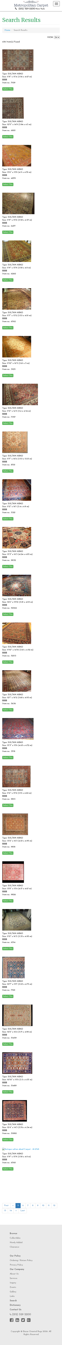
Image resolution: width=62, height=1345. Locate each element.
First (6, 1205)
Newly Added (16, 1242)
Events (13, 1287)
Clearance (14, 1247)
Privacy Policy (16, 1265)
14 (11, 1210)
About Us (14, 1274)
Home (7, 30)
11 (49, 1205)
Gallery (13, 1292)
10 (43, 1205)
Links (12, 1296)
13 (5, 1210)
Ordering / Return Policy (21, 1260)
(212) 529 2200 (21, 1314)
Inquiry (13, 1283)
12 (54, 1205)
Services (13, 1278)
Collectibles (15, 1238)
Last (22, 1210)
